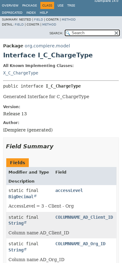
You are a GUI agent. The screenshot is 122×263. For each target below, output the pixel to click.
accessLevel (69, 190)
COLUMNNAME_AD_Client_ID (84, 217)
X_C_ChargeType (20, 72)
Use (61, 5)
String (15, 223)
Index (31, 12)
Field (38, 19)
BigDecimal (20, 196)
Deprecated (12, 12)
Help (44, 12)
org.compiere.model (47, 45)
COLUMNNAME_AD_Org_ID (80, 243)
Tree (71, 5)
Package (29, 5)
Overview (10, 5)
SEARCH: (56, 33)
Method (69, 19)
